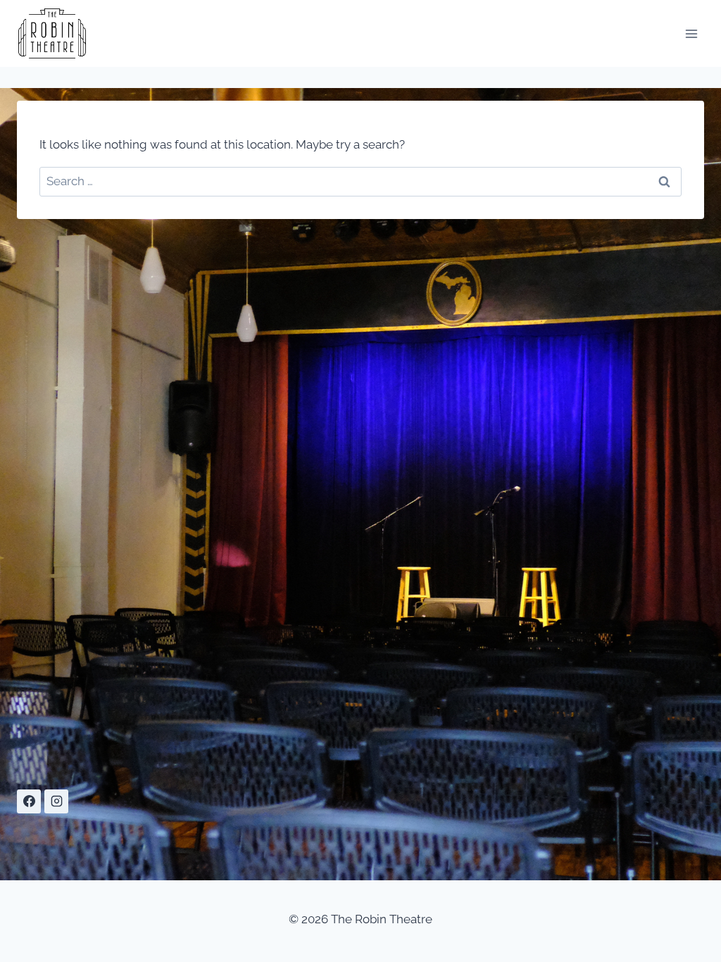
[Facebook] (29, 801)
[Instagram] (56, 801)
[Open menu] (691, 33)
